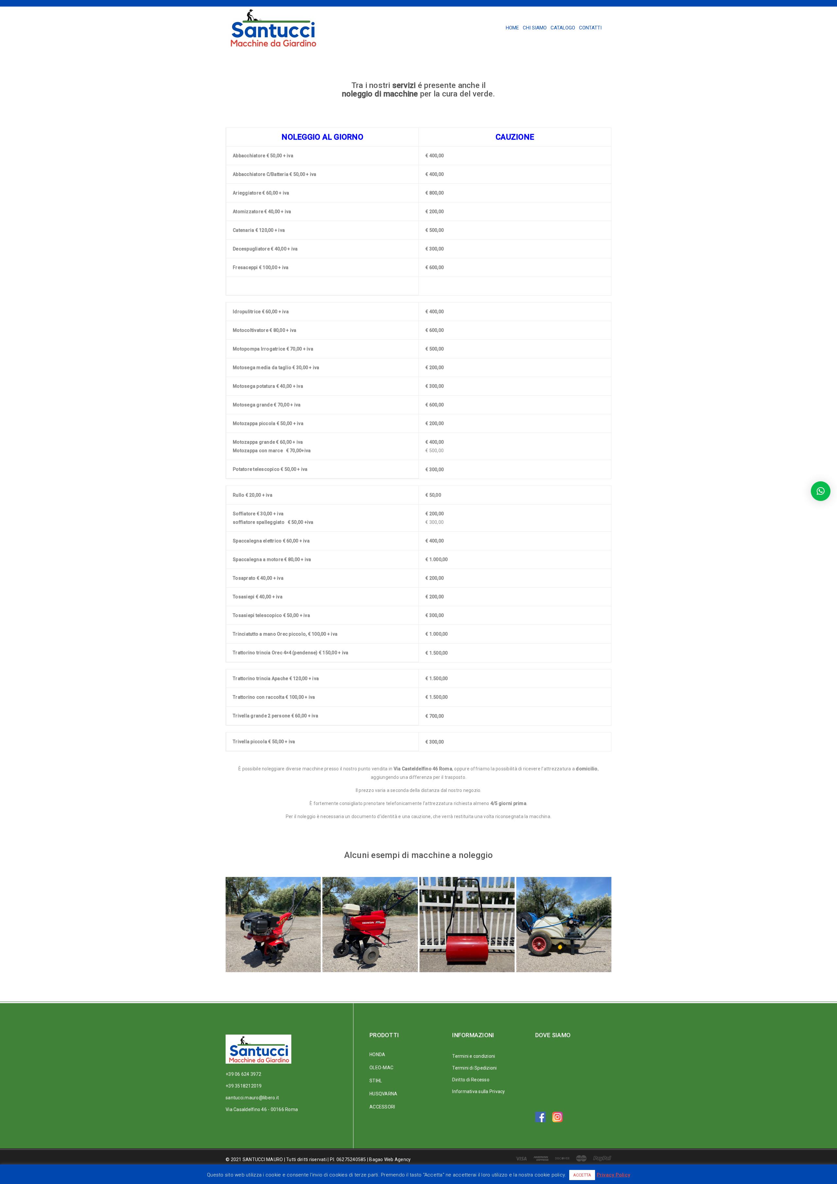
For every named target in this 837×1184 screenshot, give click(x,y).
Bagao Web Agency (390, 1159)
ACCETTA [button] (582, 1175)
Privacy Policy (613, 1175)
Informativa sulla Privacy (478, 1091)
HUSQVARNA (383, 1093)
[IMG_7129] (273, 924)
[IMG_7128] (563, 924)
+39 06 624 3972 (243, 1074)
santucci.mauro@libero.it (252, 1097)
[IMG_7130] (467, 924)
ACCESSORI (382, 1106)
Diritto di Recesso (470, 1079)
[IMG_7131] (370, 924)
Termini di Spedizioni (474, 1068)
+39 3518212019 (244, 1086)
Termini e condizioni (473, 1056)
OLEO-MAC (381, 1067)
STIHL (375, 1080)
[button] (820, 491)
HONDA (377, 1054)
